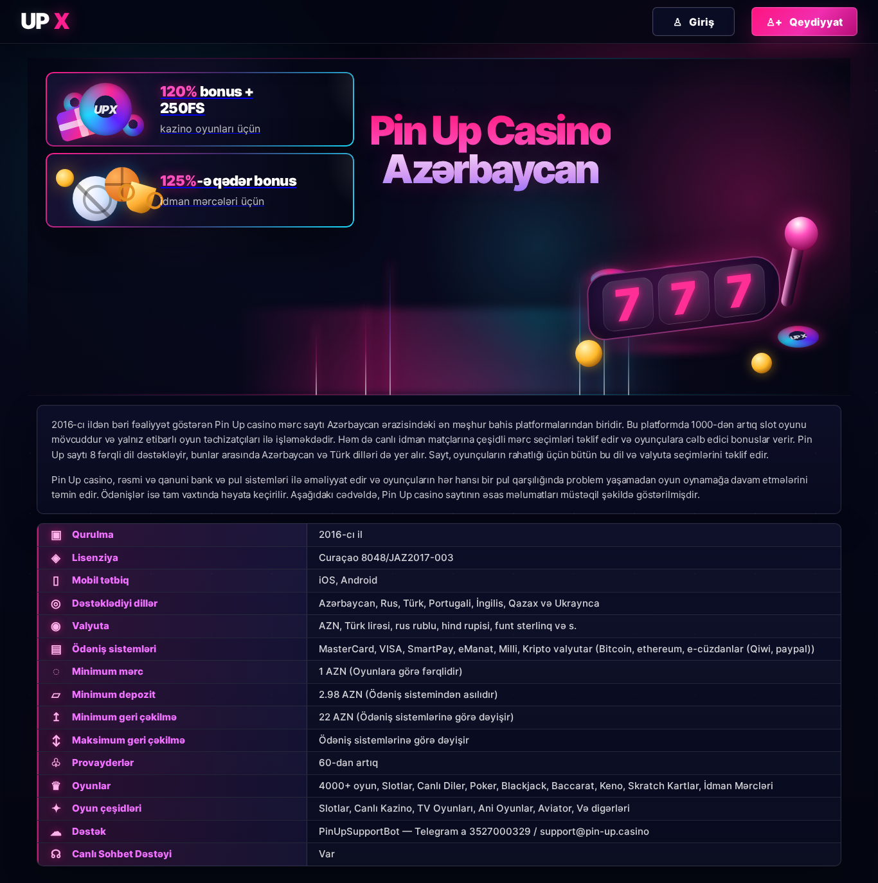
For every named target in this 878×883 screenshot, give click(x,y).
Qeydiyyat (804, 21)
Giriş (693, 21)
